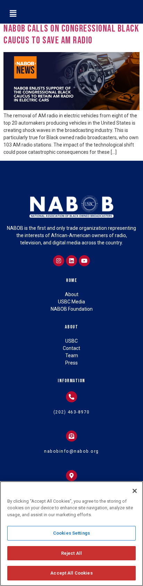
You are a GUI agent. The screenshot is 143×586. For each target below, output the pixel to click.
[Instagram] (58, 260)
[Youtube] (84, 260)
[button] (13, 13)
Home (71, 280)
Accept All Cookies (71, 573)
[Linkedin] (71, 260)
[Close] (134, 491)
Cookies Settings (71, 533)
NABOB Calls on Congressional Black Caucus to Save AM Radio (71, 34)
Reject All (71, 553)
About (71, 327)
